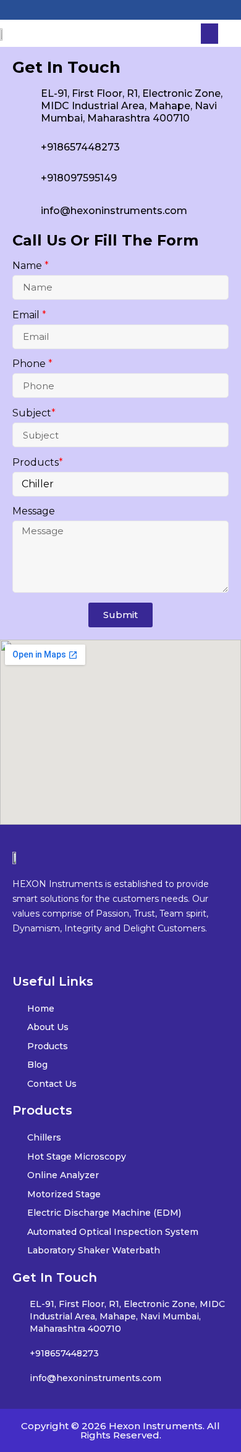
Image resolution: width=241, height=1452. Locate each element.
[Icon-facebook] (91, 10)
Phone (32, 364)
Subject (34, 413)
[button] (209, 33)
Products (37, 463)
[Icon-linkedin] (149, 10)
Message (33, 511)
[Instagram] (120, 10)
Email (29, 315)
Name (30, 266)
